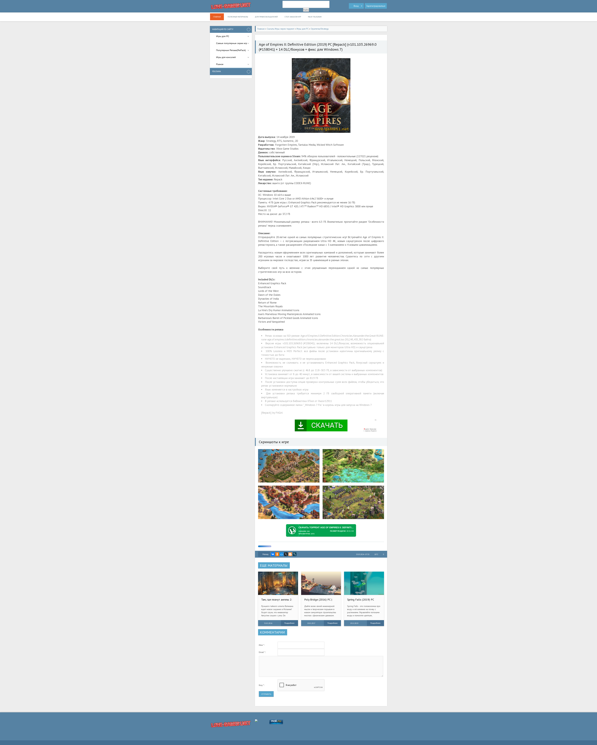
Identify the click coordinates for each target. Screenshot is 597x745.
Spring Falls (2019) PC (360, 599)
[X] (286, 554)
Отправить (266, 694)
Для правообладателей (266, 17)
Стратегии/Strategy (320, 28)
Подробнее (289, 623)
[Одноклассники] (277, 554)
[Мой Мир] (281, 554)
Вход (356, 6)
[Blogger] (290, 554)
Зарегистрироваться (375, 6)
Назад (265, 554)
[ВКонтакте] (273, 554)
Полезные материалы (238, 17)
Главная (217, 17)
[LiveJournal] (294, 554)
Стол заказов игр (293, 17)
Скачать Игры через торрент (280, 28)
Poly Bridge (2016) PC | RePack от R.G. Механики (319, 601)
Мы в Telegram (315, 17)
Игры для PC (302, 28)
